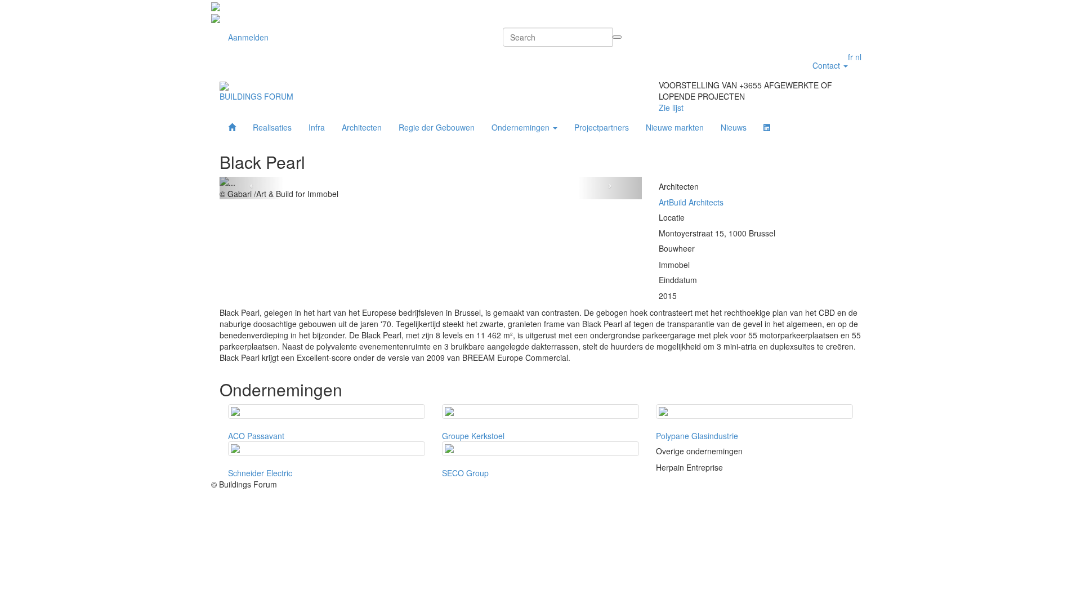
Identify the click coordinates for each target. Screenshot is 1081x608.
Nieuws (734, 127)
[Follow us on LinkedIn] (767, 127)
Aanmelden (248, 37)
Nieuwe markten (675, 127)
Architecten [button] (362, 127)
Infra (317, 127)
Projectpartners (601, 127)
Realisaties (272, 127)
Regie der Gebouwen (437, 127)
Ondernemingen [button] (522, 127)
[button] (251, 188)
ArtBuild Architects (691, 202)
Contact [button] (827, 65)
